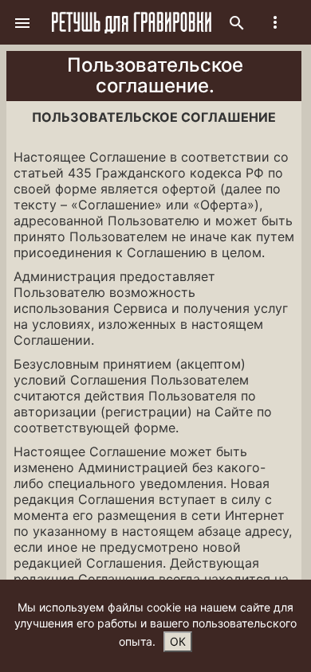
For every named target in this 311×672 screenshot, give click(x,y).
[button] (22, 22)
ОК (178, 641)
